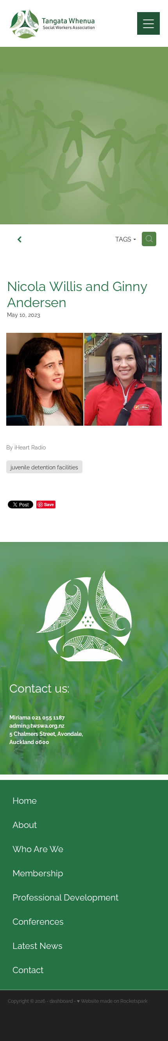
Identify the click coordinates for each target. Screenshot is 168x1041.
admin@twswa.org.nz (36, 725)
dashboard (61, 1000)
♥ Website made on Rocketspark (112, 1000)
